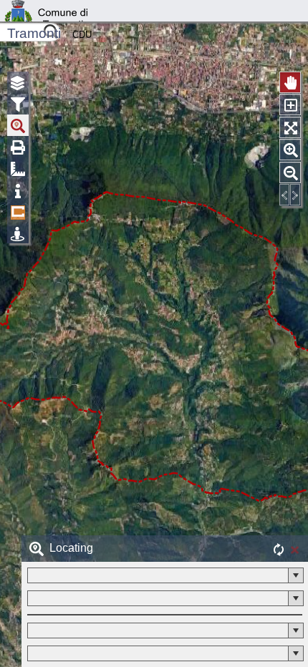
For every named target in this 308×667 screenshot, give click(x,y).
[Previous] (284, 194)
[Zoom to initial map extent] (290, 127)
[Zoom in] (290, 149)
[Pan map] (290, 82)
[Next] (295, 194)
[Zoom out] (290, 172)
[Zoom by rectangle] (290, 104)
